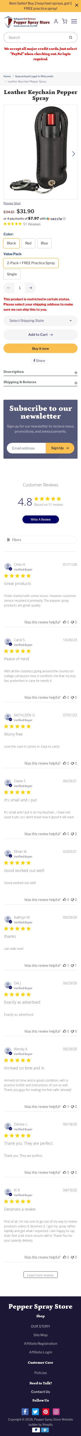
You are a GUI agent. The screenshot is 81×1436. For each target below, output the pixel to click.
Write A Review (41, 519)
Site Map (40, 1335)
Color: (8, 234)
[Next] (73, 154)
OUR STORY (40, 1326)
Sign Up (57, 448)
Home (7, 76)
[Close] (76, 5)
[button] (40, 218)
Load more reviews (40, 1275)
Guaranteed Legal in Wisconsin (34, 76)
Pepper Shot (12, 203)
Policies (40, 1373)
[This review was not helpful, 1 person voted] (72, 965)
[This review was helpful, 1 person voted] (64, 965)
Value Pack (12, 254)
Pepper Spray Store (40, 1307)
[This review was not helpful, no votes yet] (72, 622)
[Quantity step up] (30, 287)
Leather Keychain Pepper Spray (27, 81)
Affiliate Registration (40, 1344)
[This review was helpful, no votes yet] (64, 622)
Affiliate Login (40, 1352)
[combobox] (34, 37)
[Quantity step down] (8, 287)
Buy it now (40, 349)
